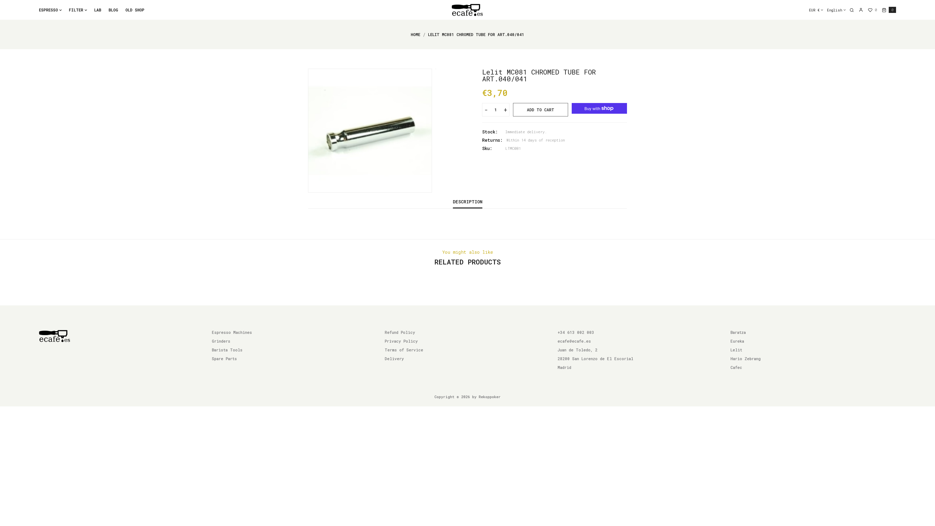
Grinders (221, 341)
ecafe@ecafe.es (574, 341)
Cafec (736, 367)
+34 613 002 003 (576, 332)
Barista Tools (227, 349)
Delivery (394, 358)
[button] (889, 10)
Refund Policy (400, 332)
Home (415, 34)
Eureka (737, 341)
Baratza (738, 332)
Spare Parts (224, 358)
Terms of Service (404, 349)
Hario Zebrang (745, 358)
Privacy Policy (401, 341)
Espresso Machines (232, 332)
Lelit (736, 349)
